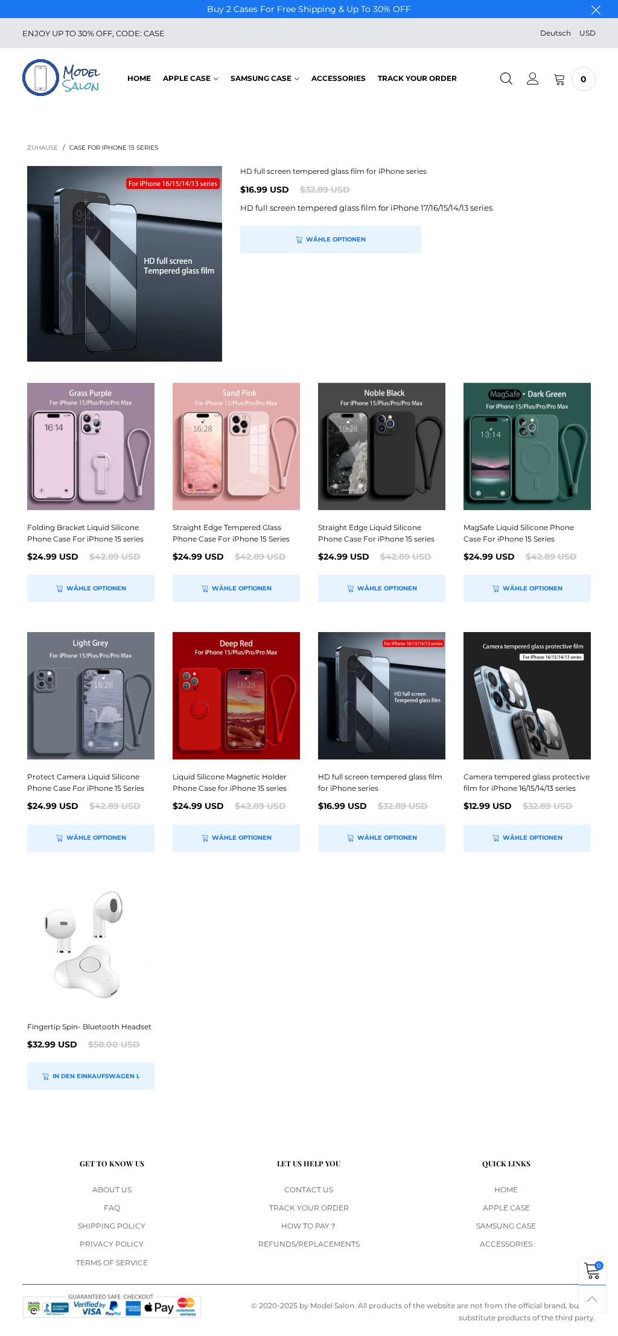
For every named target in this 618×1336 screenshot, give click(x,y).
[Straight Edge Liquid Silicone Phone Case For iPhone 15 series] (381, 446)
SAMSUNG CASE (261, 78)
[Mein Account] (533, 79)
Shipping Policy (111, 1225)
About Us (112, 1189)
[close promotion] (596, 9)
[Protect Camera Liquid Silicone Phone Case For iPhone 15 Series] (90, 695)
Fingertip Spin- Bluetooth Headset (89, 1026)
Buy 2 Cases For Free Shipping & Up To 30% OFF (309, 9)
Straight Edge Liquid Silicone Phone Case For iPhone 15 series (376, 533)
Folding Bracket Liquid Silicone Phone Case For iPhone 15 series (85, 533)
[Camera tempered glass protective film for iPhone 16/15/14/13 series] (527, 695)
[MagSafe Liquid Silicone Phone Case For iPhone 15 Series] (527, 446)
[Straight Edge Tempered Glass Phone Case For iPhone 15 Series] (236, 446)
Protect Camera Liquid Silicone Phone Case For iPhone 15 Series (85, 782)
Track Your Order (417, 78)
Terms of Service (112, 1262)
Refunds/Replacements (309, 1243)
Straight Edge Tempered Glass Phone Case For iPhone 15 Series (231, 533)
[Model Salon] (61, 77)
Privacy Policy (112, 1243)
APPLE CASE (187, 78)
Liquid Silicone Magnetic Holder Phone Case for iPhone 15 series (230, 782)
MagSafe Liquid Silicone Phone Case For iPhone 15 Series (519, 533)
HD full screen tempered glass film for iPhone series (333, 171)
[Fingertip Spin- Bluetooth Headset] (90, 945)
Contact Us (308, 1189)
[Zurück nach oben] (592, 1298)
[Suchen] (506, 79)
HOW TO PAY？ (309, 1225)
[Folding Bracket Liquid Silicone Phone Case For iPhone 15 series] (90, 446)
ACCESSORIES (338, 78)
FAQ (112, 1207)
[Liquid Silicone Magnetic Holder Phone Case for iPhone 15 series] (236, 695)
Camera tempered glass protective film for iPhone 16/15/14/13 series (527, 782)
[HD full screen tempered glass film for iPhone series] (124, 263)
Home (139, 78)
